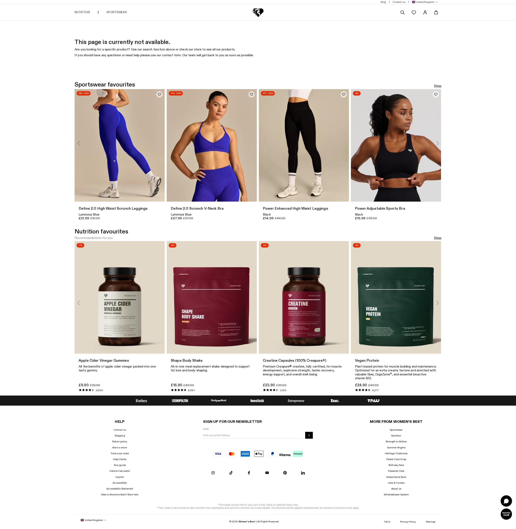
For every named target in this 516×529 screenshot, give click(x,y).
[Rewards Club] (506, 514)
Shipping (120, 435)
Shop (437, 86)
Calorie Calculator (119, 471)
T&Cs (387, 521)
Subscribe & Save (396, 477)
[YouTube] (267, 473)
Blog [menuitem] (383, 2)
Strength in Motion (396, 441)
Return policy (119, 441)
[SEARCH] (402, 12)
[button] (424, 2)
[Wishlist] (414, 12)
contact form (171, 55)
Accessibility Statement (119, 488)
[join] (309, 435)
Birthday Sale (396, 465)
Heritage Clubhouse (396, 453)
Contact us (119, 429)
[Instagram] (213, 473)
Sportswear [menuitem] (116, 12)
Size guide (120, 465)
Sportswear (396, 429)
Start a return (119, 447)
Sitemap (430, 521)
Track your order (120, 453)
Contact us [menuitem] (399, 2)
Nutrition (396, 435)
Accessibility (120, 482)
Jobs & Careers (396, 482)
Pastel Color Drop (396, 459)
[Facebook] (249, 473)
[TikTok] (231, 473)
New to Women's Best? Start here (119, 494)
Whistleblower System (396, 494)
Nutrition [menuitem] (82, 12)
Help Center (119, 459)
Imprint (120, 477)
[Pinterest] (285, 473)
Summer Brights (396, 447)
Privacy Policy (408, 521)
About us (396, 488)
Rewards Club (396, 471)
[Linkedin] (303, 473)
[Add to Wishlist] (159, 94)
